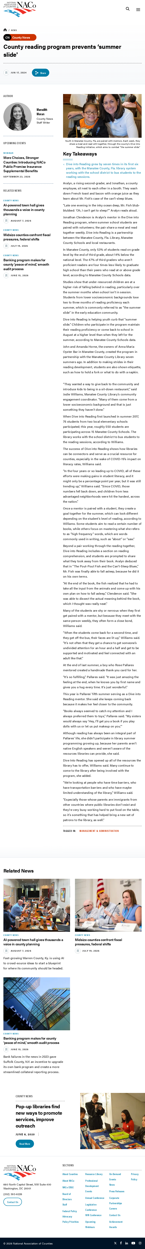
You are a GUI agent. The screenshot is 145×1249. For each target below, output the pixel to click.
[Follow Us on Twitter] (115, 1243)
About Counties (70, 1174)
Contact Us (12, 1202)
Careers (113, 1208)
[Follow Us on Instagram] (140, 1243)
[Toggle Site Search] (128, 9)
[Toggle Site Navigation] (138, 9)
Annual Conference (94, 1198)
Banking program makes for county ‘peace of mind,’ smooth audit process (26, 264)
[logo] (19, 16)
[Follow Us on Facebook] (121, 1243)
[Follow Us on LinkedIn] (126, 1243)
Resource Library (94, 1174)
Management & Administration (99, 831)
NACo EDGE (68, 1187)
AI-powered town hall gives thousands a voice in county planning (23, 209)
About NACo (68, 1180)
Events (88, 1191)
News (14, 30)
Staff (64, 1204)
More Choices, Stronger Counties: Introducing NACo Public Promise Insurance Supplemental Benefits (24, 164)
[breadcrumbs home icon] (5, 30)
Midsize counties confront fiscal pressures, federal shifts (26, 236)
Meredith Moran (42, 111)
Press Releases (116, 1191)
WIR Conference (93, 1215)
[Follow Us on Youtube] (133, 1243)
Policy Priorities (70, 1221)
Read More (24, 1144)
